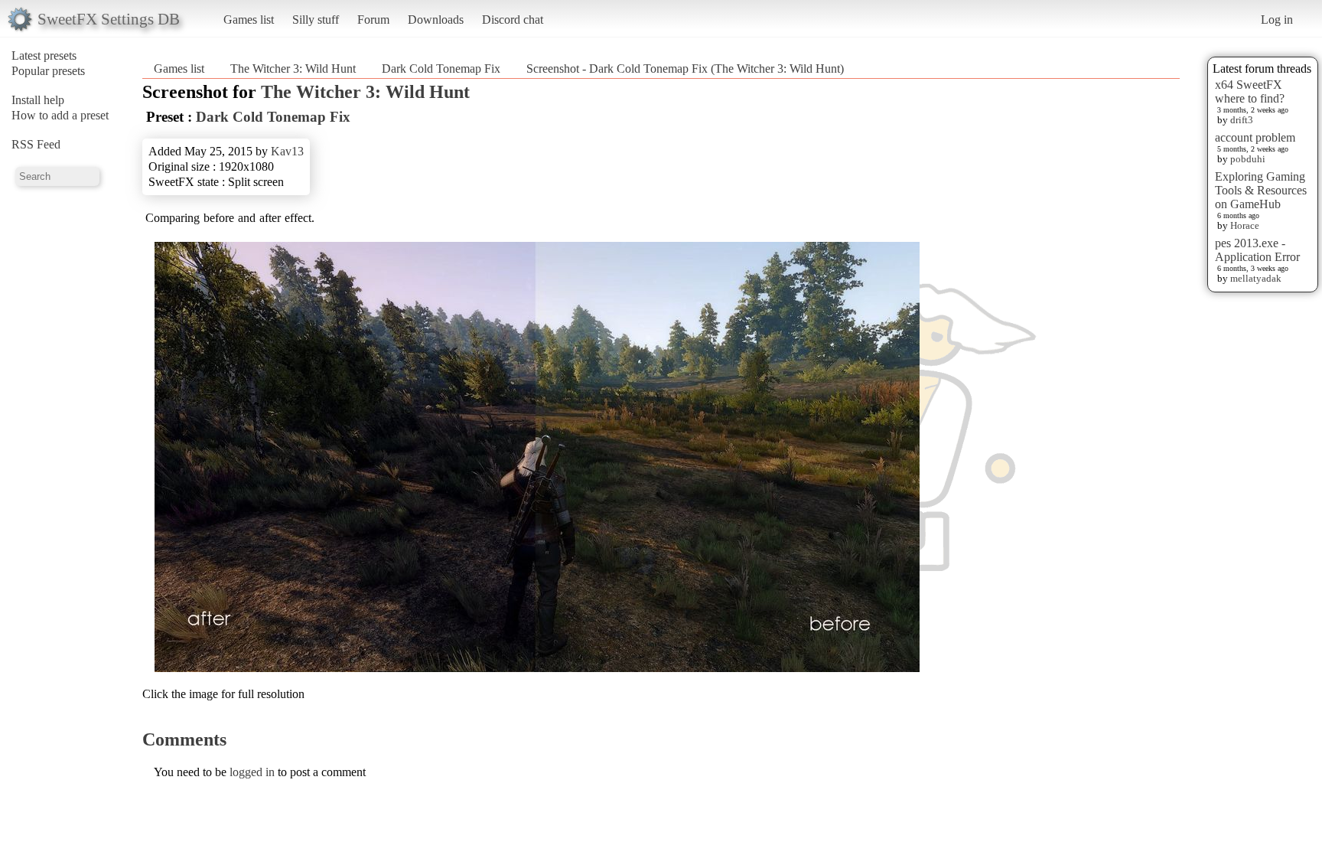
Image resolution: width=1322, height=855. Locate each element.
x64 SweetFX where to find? (1250, 91)
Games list (248, 19)
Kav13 (287, 151)
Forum (373, 19)
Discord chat (512, 19)
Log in (1277, 19)
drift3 (1241, 120)
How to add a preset (60, 115)
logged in (252, 771)
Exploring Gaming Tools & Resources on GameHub (1261, 190)
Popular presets (48, 70)
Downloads (436, 19)
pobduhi (1247, 159)
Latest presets (44, 55)
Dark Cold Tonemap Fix (441, 68)
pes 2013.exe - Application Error (1257, 250)
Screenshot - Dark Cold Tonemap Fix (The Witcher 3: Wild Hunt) (685, 68)
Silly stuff (315, 19)
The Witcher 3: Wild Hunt (293, 68)
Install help (37, 99)
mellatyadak (1255, 278)
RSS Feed (35, 144)
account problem (1255, 137)
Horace (1244, 225)
